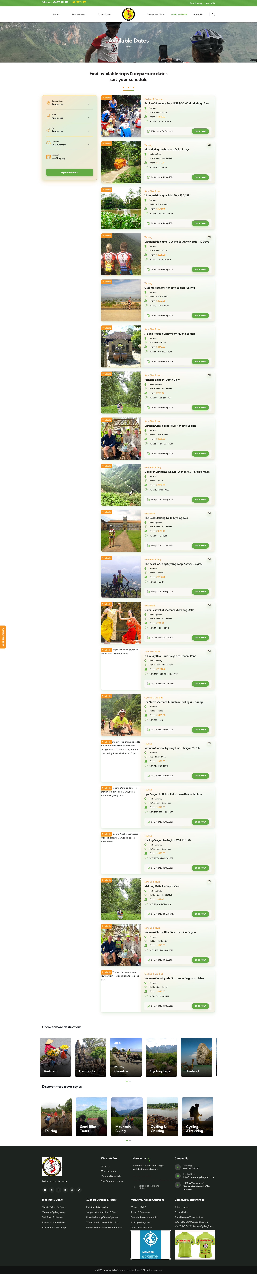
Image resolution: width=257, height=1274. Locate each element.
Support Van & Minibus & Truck (102, 1212)
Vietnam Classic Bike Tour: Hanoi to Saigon (170, 425)
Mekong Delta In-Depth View (162, 379)
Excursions (149, 513)
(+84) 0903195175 (191, 1168)
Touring (148, 145)
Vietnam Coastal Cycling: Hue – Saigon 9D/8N (172, 748)
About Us (198, 14)
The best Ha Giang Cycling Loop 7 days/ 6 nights (173, 563)
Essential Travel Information (144, 1217)
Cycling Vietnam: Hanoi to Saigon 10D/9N (169, 287)
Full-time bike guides (97, 1207)
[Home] (128, 14)
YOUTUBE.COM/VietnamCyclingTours (194, 1226)
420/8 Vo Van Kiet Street (193, 1183)
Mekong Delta (156, 154)
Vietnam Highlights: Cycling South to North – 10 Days (176, 241)
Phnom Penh (167, 665)
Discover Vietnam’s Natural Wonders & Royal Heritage (177, 471)
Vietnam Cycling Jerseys (54, 1212)
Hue (151, 342)
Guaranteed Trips (156, 14)
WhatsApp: (55, 2)
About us (105, 1166)
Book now (200, 131)
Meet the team (108, 1171)
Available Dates (179, 14)
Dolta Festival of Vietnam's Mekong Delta (169, 610)
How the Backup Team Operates (102, 1217)
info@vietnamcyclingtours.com (199, 1177)
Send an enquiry (2, 637)
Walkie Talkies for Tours (53, 1207)
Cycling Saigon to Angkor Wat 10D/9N (167, 840)
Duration (55, 141)
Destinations (78, 14)
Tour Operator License (112, 1181)
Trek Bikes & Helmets (52, 1217)
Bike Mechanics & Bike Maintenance (104, 1227)
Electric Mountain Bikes (53, 1222)
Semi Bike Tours (152, 191)
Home (56, 14)
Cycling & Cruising (153, 99)
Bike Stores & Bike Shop (54, 1227)
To (53, 128)
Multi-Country (156, 660)
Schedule (56, 155)
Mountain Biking (152, 467)
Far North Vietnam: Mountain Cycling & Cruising (173, 702)
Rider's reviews (182, 1207)
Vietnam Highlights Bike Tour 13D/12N (167, 195)
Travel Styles (104, 14)
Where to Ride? (138, 1207)
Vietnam (153, 108)
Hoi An (160, 480)
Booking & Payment (140, 1222)
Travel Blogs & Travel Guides (189, 1217)
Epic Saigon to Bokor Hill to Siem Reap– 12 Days (173, 794)
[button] (127, 1140)
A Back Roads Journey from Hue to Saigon (169, 333)
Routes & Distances (140, 1212)
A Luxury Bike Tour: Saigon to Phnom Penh (170, 656)
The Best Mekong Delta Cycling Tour (166, 517)
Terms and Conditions (141, 1227)
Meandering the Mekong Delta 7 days (166, 149)
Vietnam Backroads (111, 1176)
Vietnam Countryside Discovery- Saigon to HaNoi (174, 978)
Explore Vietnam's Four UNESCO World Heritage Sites (177, 103)
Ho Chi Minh (155, 112)
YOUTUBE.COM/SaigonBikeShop (191, 1221)
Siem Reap (166, 803)
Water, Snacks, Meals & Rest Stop (102, 1222)
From (54, 114)
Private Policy (181, 1212)
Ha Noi (165, 112)
